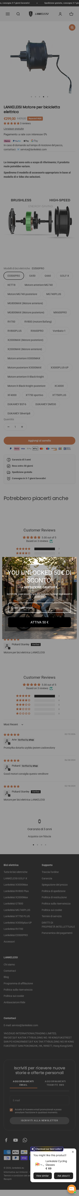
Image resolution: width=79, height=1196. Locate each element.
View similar (42, 1175)
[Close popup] (73, 1152)
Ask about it (64, 1175)
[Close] (72, 561)
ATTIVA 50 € (39, 622)
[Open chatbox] (71, 1189)
